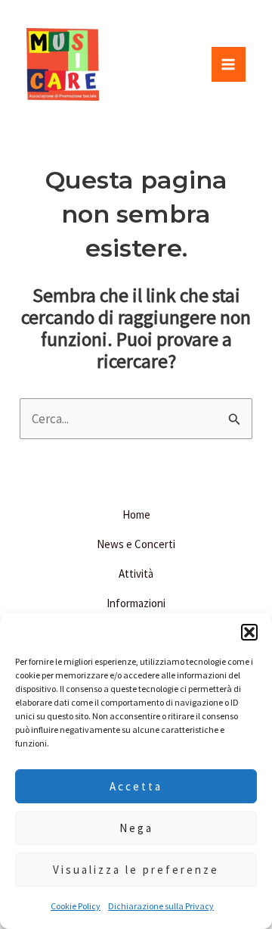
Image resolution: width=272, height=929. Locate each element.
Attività (136, 573)
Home (136, 514)
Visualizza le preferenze (136, 869)
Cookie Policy (75, 906)
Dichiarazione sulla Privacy (161, 906)
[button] (249, 632)
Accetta (136, 786)
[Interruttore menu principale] (229, 64)
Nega (136, 828)
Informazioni (136, 603)
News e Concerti (136, 544)
